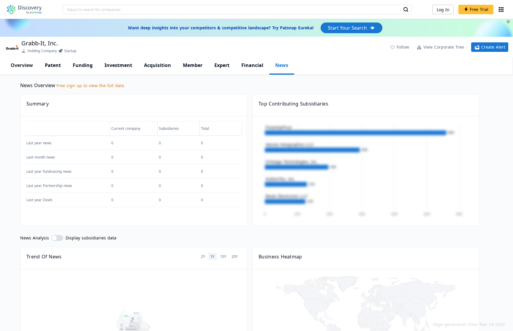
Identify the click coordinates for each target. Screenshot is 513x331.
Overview (22, 65)
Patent (53, 65)
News (281, 65)
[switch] (57, 238)
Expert (221, 65)
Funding (83, 65)
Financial (252, 65)
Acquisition (157, 65)
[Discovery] (24, 9)
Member (192, 65)
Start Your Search (347, 28)
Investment (118, 65)
